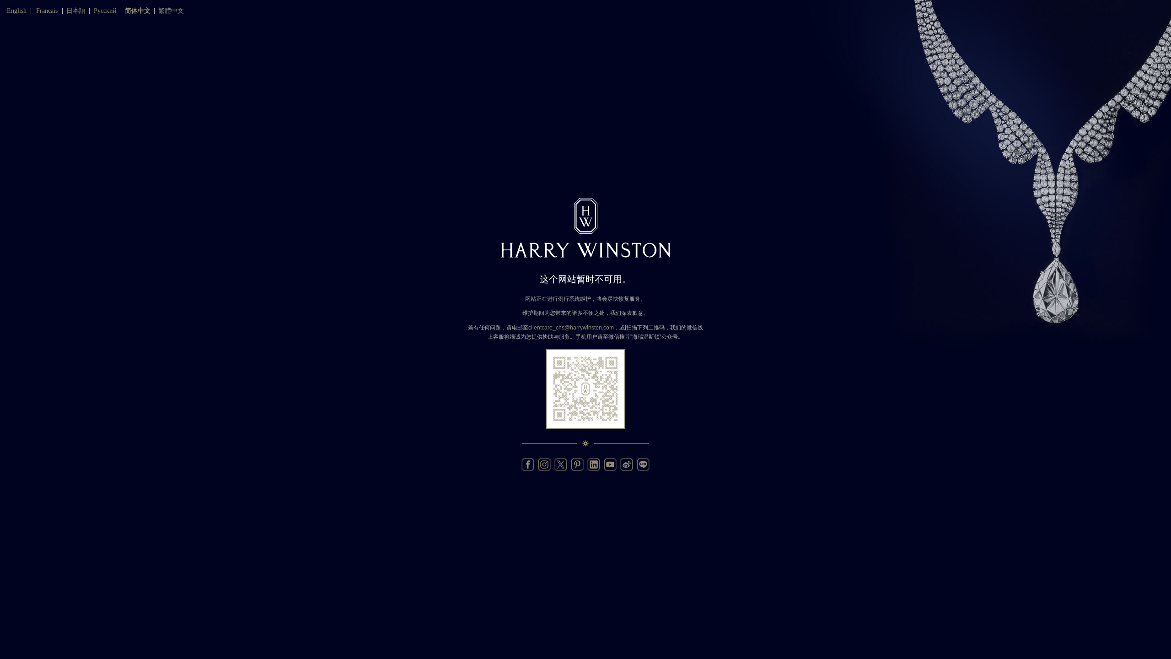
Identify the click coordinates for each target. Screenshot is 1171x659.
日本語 (76, 10)
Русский (105, 10)
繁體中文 (171, 10)
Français (47, 10)
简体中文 (137, 10)
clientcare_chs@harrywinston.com (571, 327)
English (17, 10)
